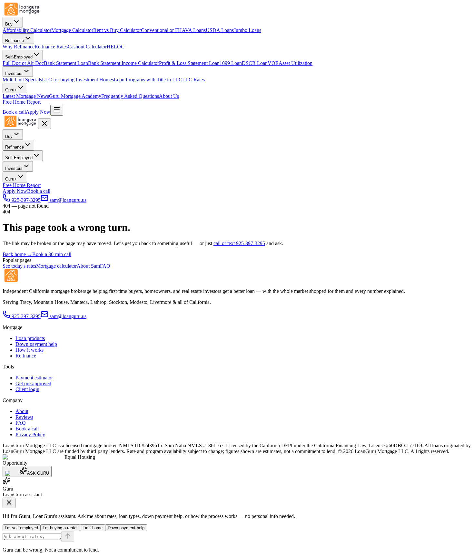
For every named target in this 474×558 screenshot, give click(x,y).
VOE (273, 63)
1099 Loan (231, 63)
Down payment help (36, 344)
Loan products (30, 338)
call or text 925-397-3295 (239, 243)
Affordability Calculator (27, 30)
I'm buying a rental (60, 527)
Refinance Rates (51, 46)
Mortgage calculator (56, 266)
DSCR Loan (255, 63)
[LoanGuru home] (22, 13)
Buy (9, 24)
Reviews (24, 417)
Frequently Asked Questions (130, 96)
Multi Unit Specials (22, 79)
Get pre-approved (33, 383)
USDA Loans (220, 30)
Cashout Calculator (87, 46)
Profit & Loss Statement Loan (189, 63)
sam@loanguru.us (68, 316)
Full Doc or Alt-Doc (23, 63)
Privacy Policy (30, 434)
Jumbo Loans (247, 30)
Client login (27, 389)
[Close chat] (9, 503)
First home (93, 527)
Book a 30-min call (51, 254)
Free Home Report (22, 102)
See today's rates (19, 266)
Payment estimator (34, 377)
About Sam (88, 266)
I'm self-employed (21, 527)
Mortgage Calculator (72, 30)
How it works (29, 350)
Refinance (14, 40)
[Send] (67, 536)
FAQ (105, 266)
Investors (14, 73)
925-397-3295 (26, 316)
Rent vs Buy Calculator (117, 30)
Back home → (17, 254)
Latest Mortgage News (26, 96)
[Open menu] (56, 110)
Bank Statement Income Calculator (123, 63)
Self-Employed (19, 57)
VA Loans (195, 30)
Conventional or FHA (163, 30)
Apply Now (38, 112)
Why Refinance (19, 46)
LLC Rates (193, 79)
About (21, 411)
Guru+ (11, 90)
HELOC (115, 46)
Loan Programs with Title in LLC (148, 79)
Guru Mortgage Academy (75, 96)
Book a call (14, 112)
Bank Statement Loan (66, 63)
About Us (169, 96)
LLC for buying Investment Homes (78, 79)
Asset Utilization (295, 63)
